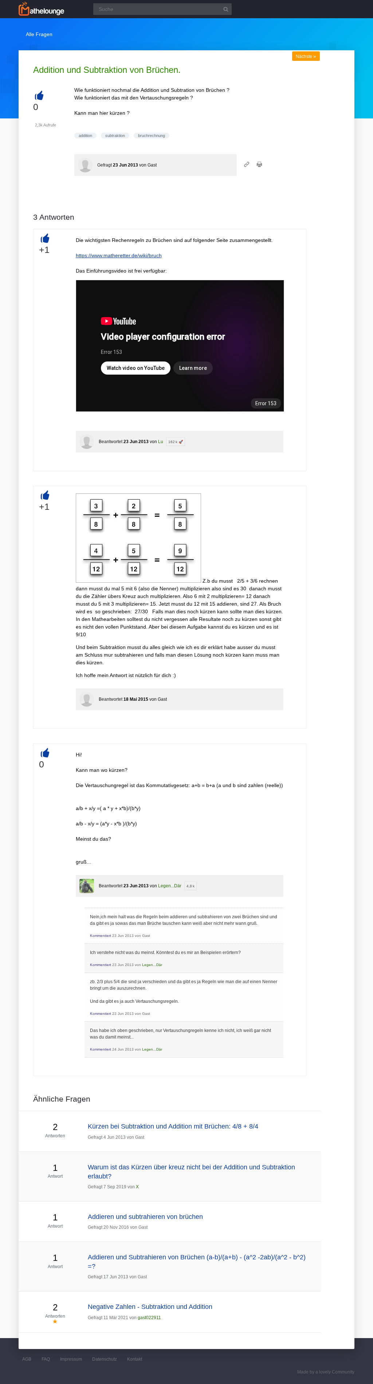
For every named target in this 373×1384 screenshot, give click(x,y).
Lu (160, 441)
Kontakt (134, 1359)
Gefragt (104, 165)
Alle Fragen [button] (39, 34)
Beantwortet (110, 441)
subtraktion (115, 135)
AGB (26, 1359)
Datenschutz (104, 1359)
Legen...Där (169, 885)
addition (85, 135)
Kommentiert (100, 936)
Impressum (71, 1359)
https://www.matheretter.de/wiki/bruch (119, 255)
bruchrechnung (151, 135)
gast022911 (149, 1317)
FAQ (46, 1359)
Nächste (306, 56)
